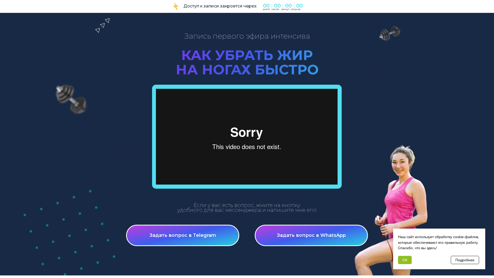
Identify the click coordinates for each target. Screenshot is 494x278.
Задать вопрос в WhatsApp (311, 235)
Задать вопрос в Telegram (182, 235)
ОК (404, 260)
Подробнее (464, 260)
